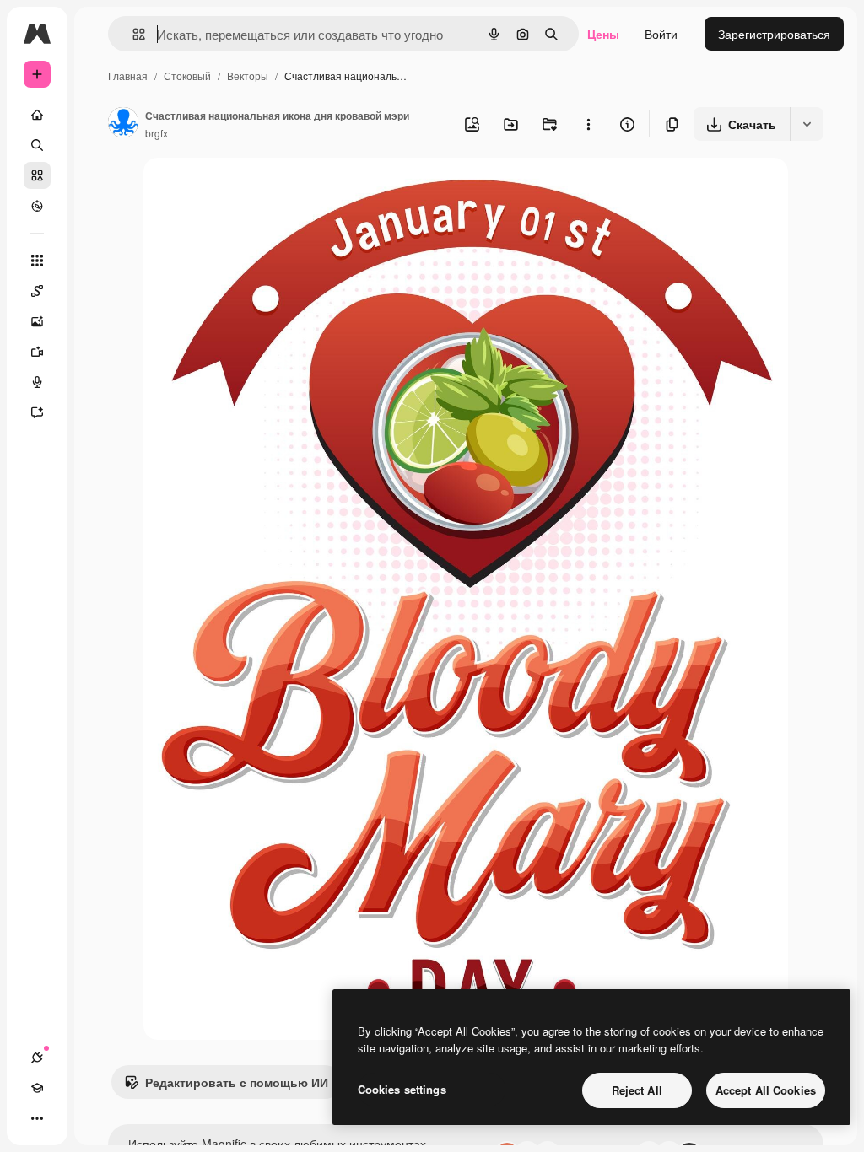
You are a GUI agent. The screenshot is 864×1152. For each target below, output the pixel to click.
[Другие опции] (588, 124)
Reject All (637, 1090)
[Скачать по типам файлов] (807, 124)
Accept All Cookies (766, 1090)
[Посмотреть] (37, 205)
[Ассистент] (37, 412)
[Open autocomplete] (132, 34)
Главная (128, 75)
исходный (256, 190)
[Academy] (37, 1087)
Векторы (247, 75)
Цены (603, 33)
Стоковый (187, 75)
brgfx (156, 133)
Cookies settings (402, 1089)
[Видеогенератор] (37, 351)
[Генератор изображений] (37, 321)
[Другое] (37, 1118)
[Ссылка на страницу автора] (123, 124)
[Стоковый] (37, 175)
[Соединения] (37, 1057)
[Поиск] (37, 145)
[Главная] (37, 114)
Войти (661, 33)
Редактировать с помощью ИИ (236, 1082)
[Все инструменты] (37, 260)
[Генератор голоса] (37, 382)
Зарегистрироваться (774, 33)
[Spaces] (37, 290)
